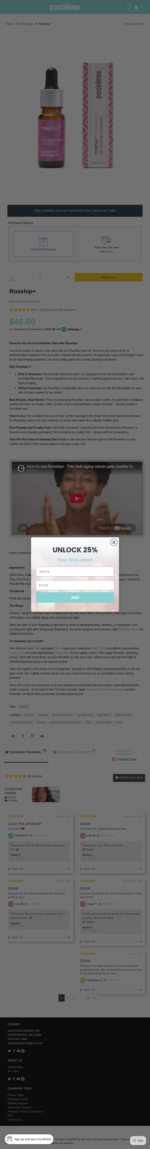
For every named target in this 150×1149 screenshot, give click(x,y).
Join (75, 597)
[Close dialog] (114, 542)
